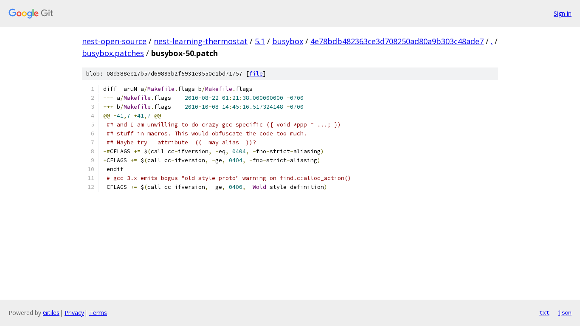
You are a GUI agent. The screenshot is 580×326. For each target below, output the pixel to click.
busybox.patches (113, 53)
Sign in (563, 13)
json (565, 312)
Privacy (74, 313)
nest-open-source (114, 41)
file (256, 73)
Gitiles (51, 313)
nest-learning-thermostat (201, 41)
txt (544, 312)
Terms (98, 313)
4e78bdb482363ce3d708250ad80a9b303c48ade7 (397, 41)
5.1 (260, 41)
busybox (287, 41)
